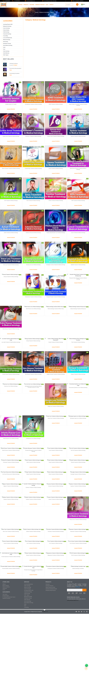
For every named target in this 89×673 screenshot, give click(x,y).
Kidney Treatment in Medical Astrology (56, 474)
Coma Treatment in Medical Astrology (56, 450)
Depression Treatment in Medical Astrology (78, 531)
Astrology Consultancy (14, 63)
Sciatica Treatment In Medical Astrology (56, 342)
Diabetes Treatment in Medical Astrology (33, 499)
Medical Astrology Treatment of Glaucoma (78, 308)
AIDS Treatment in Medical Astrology (78, 200)
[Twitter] (81, 611)
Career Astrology (27, 588)
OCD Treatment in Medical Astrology (11, 200)
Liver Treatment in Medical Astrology (55, 543)
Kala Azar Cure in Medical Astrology (10, 386)
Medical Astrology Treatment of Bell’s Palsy (56, 308)
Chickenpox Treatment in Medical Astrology (11, 462)
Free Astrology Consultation (14, 73)
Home (36, 12)
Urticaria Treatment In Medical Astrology (11, 276)
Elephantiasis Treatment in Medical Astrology (33, 296)
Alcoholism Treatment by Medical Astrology (56, 531)
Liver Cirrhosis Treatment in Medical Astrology (78, 543)
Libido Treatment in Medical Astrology (33, 462)
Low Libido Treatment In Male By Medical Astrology (11, 342)
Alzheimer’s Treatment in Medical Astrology (33, 136)
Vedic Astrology (27, 585)
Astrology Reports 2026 (28, 590)
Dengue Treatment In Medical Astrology (78, 374)
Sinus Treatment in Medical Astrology (33, 200)
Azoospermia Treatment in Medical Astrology (56, 568)
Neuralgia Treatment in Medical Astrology (78, 474)
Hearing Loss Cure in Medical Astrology (33, 264)
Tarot (25, 605)
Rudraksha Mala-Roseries (51, 590)
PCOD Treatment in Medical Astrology (78, 555)
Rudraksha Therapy (28, 598)
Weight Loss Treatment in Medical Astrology (56, 406)
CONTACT (51, 4)
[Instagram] (84, 611)
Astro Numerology (27, 601)
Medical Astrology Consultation (78, 568)
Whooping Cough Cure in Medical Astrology (78, 418)
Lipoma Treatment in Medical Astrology (56, 168)
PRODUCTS (26, 4)
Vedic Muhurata (27, 599)
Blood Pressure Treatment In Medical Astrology (10, 450)
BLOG (47, 4)
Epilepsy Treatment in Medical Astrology (11, 499)
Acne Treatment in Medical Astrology (33, 543)
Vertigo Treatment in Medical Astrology (33, 474)
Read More (78, 586)
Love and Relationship (28, 584)
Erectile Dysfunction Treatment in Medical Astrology (11, 556)
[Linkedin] (87, 611)
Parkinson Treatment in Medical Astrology (33, 487)
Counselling (26, 607)
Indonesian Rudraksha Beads (51, 588)
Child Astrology (27, 593)
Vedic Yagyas (26, 594)
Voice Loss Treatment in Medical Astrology (11, 264)
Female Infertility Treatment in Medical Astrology (11, 568)
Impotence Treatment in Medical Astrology (78, 486)
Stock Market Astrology (28, 602)
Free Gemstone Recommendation (15, 68)
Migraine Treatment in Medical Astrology (11, 486)
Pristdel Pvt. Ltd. (45, 611)
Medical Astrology (44, 12)
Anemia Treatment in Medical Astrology (11, 543)
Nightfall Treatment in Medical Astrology (78, 264)
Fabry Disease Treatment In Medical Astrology (11, 328)
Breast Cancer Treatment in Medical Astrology (78, 519)
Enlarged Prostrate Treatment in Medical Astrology (56, 296)
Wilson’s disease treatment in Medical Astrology (11, 168)
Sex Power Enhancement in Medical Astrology (10, 474)
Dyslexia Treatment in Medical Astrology (78, 136)
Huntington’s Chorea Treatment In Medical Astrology (55, 264)
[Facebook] (79, 611)
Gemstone (48, 584)
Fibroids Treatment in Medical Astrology (78, 462)
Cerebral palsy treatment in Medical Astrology (33, 168)
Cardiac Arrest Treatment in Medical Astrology (11, 136)
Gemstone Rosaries (49, 585)
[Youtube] (76, 611)
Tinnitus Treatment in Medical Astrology (56, 200)
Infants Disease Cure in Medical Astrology (11, 438)
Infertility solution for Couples (10, 104)
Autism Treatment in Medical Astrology (11, 232)
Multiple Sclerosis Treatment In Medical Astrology (56, 374)
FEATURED (32, 4)
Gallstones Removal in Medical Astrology (33, 232)
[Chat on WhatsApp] (86, 665)
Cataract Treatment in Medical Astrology (55, 499)
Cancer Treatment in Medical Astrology (78, 232)
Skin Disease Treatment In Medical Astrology (33, 374)
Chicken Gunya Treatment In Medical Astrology (10, 374)
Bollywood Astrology (28, 596)
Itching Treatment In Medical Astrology (33, 340)
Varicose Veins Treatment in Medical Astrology (55, 136)
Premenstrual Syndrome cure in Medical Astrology (78, 387)
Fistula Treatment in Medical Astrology (56, 462)
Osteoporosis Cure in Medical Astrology (33, 438)
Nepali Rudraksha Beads (50, 587)
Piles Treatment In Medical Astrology (78, 342)
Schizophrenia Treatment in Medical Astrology (33, 104)
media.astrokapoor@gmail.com (72, 600)
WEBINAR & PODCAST (40, 4)
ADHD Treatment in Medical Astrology (56, 104)
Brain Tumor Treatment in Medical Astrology (11, 531)
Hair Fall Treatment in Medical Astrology (78, 450)
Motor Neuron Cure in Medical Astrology (33, 308)
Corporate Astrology (28, 591)
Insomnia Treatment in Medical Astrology (55, 486)
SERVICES (20, 4)
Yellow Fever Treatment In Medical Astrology (56, 418)
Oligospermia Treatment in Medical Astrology (56, 555)
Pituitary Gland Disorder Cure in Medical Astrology (56, 232)
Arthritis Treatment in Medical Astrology (33, 531)
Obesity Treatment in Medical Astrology (33, 555)
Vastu (25, 604)
